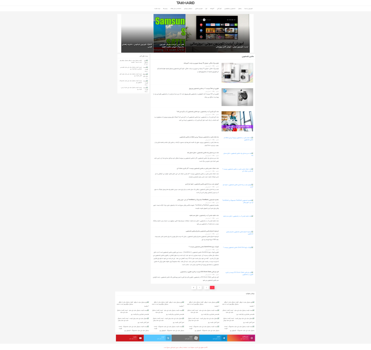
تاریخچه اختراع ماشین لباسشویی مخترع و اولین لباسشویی (202, 231)
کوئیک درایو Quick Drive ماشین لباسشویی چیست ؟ (204, 247)
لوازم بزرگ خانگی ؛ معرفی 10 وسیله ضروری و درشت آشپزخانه (201, 63)
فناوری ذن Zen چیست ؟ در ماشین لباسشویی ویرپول (204, 88)
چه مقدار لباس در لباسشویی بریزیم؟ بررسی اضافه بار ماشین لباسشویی (199, 137)
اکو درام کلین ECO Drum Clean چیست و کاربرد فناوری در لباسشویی (199, 272)
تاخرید (217, 66)
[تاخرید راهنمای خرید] (185, 3)
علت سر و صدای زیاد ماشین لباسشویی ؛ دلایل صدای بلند (203, 153)
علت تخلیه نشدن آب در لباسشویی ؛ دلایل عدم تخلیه (204, 215)
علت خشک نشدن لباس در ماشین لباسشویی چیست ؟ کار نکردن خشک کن (198, 168)
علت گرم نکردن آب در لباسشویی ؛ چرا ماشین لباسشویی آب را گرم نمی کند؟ (198, 112)
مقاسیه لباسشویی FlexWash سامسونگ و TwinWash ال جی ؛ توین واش (198, 200)
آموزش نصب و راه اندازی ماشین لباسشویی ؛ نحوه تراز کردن (202, 184)
